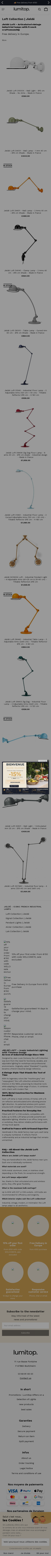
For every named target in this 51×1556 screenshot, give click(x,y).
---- (4, 785)
